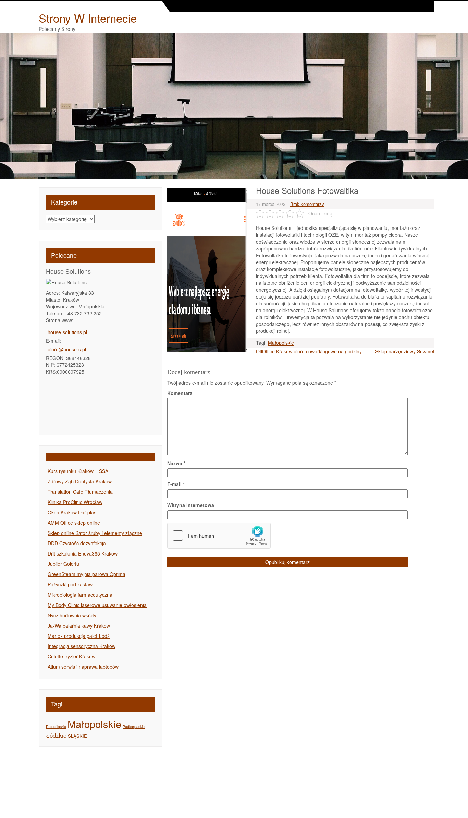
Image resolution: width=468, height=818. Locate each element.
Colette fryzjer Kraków (71, 656)
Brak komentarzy (307, 204)
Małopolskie (94, 723)
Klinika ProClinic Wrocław (75, 502)
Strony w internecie (88, 18)
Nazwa (176, 463)
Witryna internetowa (190, 505)
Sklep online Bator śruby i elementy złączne (95, 532)
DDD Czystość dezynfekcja (77, 543)
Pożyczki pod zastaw (70, 584)
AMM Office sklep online (74, 522)
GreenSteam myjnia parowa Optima (86, 574)
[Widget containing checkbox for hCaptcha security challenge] (219, 536)
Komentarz (179, 392)
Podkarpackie (134, 726)
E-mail (176, 484)
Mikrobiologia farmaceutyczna (80, 594)
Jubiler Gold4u (63, 563)
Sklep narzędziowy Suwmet (404, 351)
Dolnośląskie (56, 726)
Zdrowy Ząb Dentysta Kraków (80, 481)
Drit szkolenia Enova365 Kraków (83, 553)
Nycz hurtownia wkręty (72, 615)
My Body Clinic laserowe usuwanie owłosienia (97, 604)
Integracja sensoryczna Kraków (81, 646)
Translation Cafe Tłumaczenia (80, 491)
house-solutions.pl (67, 332)
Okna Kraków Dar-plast (73, 512)
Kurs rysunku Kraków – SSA (78, 471)
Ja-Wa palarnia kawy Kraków (79, 625)
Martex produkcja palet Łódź (79, 635)
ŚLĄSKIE (77, 736)
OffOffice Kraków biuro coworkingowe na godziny (309, 351)
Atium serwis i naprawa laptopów (83, 666)
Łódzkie (56, 735)
